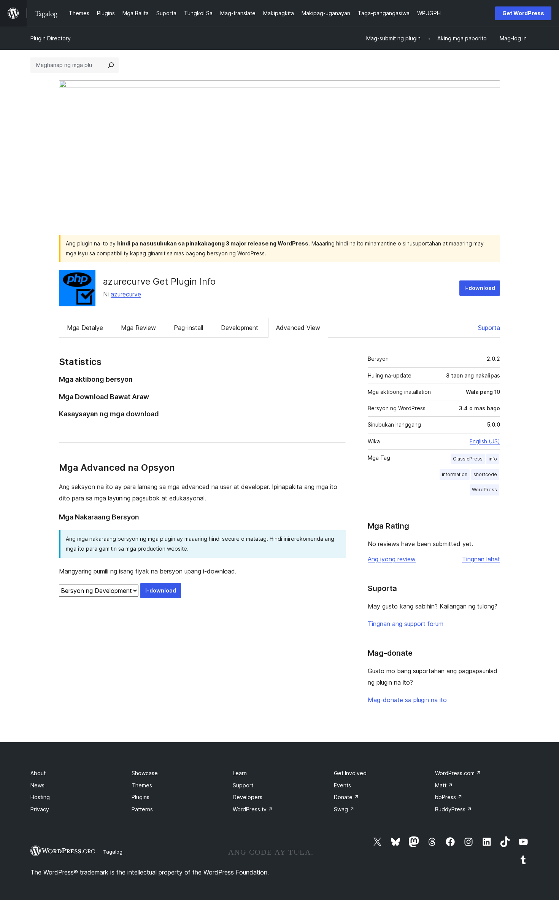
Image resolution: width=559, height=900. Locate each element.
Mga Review (138, 327)
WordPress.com (458, 773)
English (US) (485, 441)
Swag (344, 809)
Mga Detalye (85, 327)
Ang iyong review (392, 559)
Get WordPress (523, 13)
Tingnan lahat (481, 559)
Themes (142, 785)
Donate (346, 797)
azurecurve (126, 294)
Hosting (40, 797)
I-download (479, 288)
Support (243, 785)
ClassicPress (468, 459)
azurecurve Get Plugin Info (159, 281)
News (37, 785)
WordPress (484, 489)
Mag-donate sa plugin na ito (407, 700)
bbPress (448, 797)
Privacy (39, 809)
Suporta (489, 327)
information (454, 474)
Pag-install (188, 327)
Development (239, 327)
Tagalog (112, 852)
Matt (444, 785)
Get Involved (350, 773)
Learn (240, 773)
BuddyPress (453, 809)
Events (342, 785)
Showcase (145, 773)
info (493, 459)
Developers (247, 797)
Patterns (142, 809)
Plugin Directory (50, 38)
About (38, 773)
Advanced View (298, 327)
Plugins (140, 797)
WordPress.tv (253, 809)
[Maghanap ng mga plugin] (111, 65)
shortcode (485, 474)
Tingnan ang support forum (405, 624)
